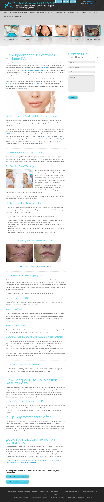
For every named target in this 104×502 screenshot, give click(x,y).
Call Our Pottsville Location (17, 476)
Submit (73, 97)
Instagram (60, 1)
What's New (81, 12)
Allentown (26, 497)
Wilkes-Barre (71, 497)
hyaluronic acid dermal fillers (30, 280)
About (32, 12)
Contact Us (91, 12)
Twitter (64, 1)
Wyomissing (53, 497)
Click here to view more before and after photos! (35, 267)
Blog (46, 494)
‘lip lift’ (8, 83)
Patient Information (89, 491)
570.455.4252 (91, 3)
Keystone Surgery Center (12, 16)
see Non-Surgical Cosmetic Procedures (34, 70)
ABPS (8, 134)
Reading (44, 497)
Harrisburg (36, 497)
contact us (26, 462)
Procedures (41, 12)
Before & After (60, 12)
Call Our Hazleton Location (17, 482)
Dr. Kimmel (37, 83)
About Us (44, 491)
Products (51, 12)
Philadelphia (17, 497)
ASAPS (59, 139)
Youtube (74, 1)
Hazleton (89, 497)
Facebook (57, 1)
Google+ (71, 1)
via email (33, 462)
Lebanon (61, 497)
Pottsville (81, 497)
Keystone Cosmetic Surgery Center (15, 12)
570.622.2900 (91, 1)
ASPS (45, 136)
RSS (67, 1)
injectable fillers (44, 67)
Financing (71, 12)
